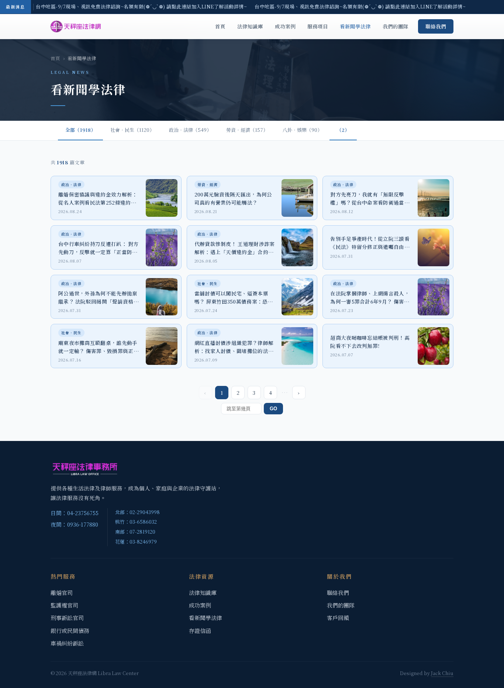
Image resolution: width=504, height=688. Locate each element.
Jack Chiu (442, 673)
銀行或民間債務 (70, 630)
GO (273, 408)
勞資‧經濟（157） (247, 129)
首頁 (220, 26)
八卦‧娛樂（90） (302, 129)
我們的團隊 (395, 26)
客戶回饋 (338, 618)
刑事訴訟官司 (67, 618)
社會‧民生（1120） (132, 129)
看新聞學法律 (355, 26)
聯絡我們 (435, 26)
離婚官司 (62, 592)
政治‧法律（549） (190, 129)
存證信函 (200, 630)
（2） (343, 129)
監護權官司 (64, 605)
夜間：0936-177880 (74, 524)
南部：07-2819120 (135, 531)
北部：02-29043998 (137, 512)
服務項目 (317, 26)
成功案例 (285, 26)
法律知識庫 (250, 26)
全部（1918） (80, 129)
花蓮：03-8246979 (136, 541)
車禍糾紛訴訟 (67, 643)
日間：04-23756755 (75, 513)
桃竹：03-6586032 (136, 521)
